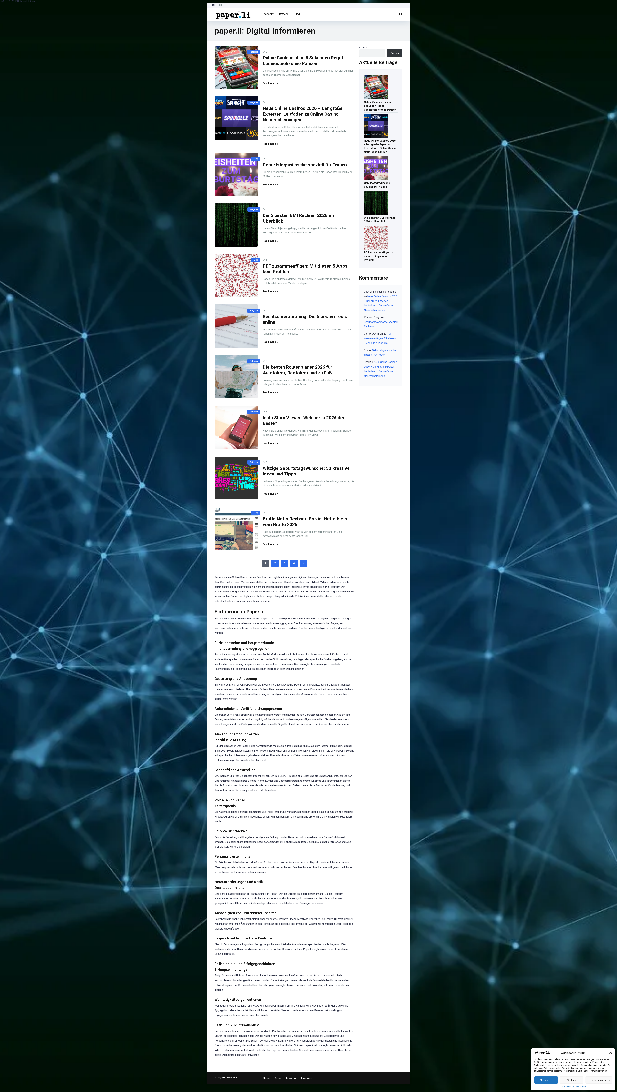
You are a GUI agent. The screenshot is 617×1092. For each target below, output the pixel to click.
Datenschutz (568, 1087)
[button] (610, 1052)
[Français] (1, 1090)
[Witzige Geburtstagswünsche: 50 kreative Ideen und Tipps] (236, 478)
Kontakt (278, 1078)
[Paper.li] (233, 14)
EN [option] (220, 5)
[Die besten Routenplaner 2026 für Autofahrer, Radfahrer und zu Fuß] (236, 376)
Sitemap (266, 1078)
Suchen (363, 47)
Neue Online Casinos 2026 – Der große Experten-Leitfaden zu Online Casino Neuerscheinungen (303, 114)
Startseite (268, 14)
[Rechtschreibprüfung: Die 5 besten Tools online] (236, 326)
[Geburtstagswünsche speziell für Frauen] (236, 174)
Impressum (581, 1087)
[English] (1, 1087)
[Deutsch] (1, 1085)
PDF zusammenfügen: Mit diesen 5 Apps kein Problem (379, 256)
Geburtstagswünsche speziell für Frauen (305, 164)
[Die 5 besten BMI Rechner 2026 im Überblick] (236, 225)
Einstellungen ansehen (598, 1080)
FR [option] (226, 5)
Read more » (270, 83)
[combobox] (1, 1085)
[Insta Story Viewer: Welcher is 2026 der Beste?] (236, 427)
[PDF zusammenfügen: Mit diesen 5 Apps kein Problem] (236, 275)
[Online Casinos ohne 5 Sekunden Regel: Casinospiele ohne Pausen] (236, 67)
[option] (220, 5)
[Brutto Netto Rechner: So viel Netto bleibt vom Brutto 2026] (236, 528)
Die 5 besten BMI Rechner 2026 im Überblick (379, 219)
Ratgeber (284, 14)
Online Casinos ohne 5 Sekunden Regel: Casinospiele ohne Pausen (380, 106)
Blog (297, 14)
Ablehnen (571, 1080)
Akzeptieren (546, 1080)
